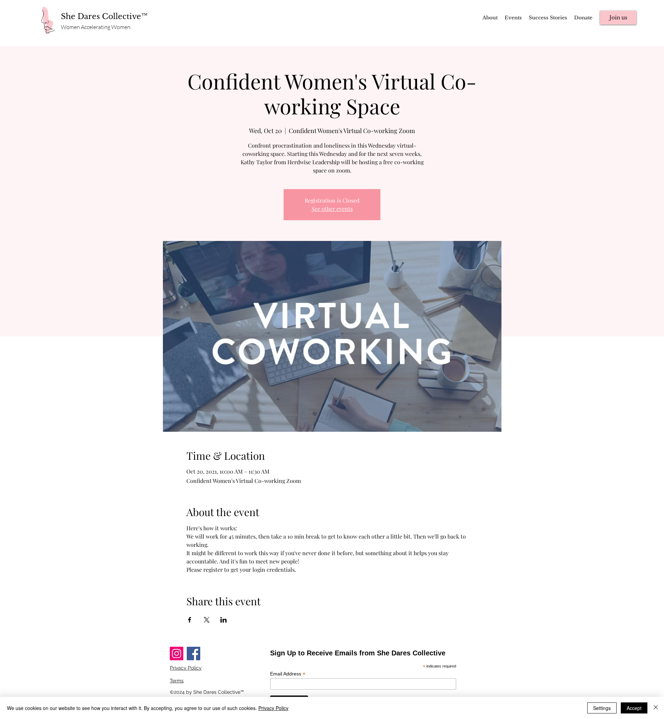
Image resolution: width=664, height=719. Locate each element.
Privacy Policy (273, 707)
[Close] (656, 707)
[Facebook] (193, 653)
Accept (634, 707)
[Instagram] (176, 653)
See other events (332, 208)
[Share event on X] (206, 620)
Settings (602, 707)
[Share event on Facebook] (189, 620)
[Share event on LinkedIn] (223, 620)
